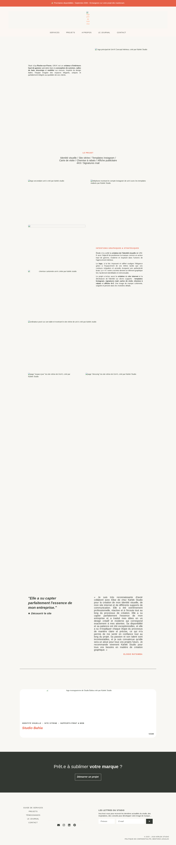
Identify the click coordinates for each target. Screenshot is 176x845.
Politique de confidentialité (138, 839)
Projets (70, 32)
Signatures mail (91, 163)
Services (54, 32)
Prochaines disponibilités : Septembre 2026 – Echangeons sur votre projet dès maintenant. (89, 3)
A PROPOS (87, 32)
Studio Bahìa (32, 728)
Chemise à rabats (86, 160)
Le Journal (104, 32)
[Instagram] (64, 825)
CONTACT (121, 32)
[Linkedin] (69, 825)
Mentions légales (161, 839)
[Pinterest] (74, 825)
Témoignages (33, 815)
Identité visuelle (68, 157)
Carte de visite (67, 160)
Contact (33, 822)
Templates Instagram (103, 157)
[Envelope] (58, 825)
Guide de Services (33, 808)
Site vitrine (84, 157)
